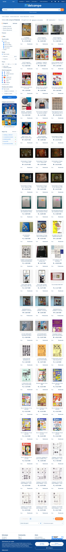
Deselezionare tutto (5, 84)
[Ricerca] (62, 9)
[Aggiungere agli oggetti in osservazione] (31, 24)
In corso (5, 41)
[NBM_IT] (9, 120)
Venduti (4, 49)
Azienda (4, 538)
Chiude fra (5, 58)
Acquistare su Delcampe (40, 538)
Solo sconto (5, 66)
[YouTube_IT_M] (9, 108)
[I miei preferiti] (53, 1)
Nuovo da (5, 56)
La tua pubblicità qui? (10, 126)
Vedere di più (5, 550)
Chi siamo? (4, 537)
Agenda (20, 538)
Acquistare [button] (21, 1)
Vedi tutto (15, 23)
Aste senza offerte (8, 46)
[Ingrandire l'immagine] (26, 29)
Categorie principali (7, 26)
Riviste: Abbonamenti (7, 30)
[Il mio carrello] (59, 1)
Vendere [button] (27, 1)
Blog (19, 537)
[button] (59, 9)
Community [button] (34, 1)
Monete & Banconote (7, 28)
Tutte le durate (6, 54)
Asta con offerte (8, 44)
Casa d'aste (7, 47)
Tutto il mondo (6, 88)
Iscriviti (4, 1)
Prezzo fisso (7, 42)
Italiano (62, 1)
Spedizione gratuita (7, 67)
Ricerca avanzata (33, 12)
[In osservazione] (56, 1)
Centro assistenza (38, 537)
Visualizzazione (51, 20)
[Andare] (40, 523)
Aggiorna (9, 97)
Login (13, 1)
